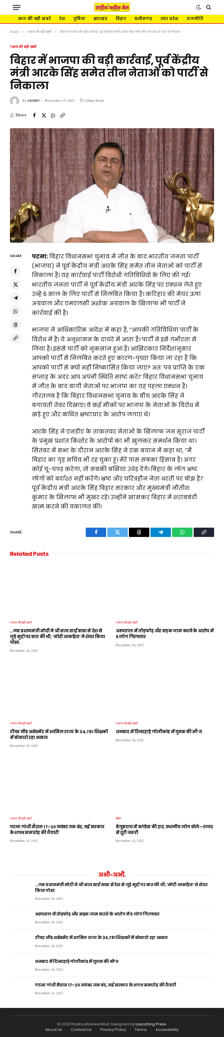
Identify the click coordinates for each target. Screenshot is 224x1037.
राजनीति (195, 19)
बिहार (121, 19)
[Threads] (15, 324)
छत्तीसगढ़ (143, 19)
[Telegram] (15, 297)
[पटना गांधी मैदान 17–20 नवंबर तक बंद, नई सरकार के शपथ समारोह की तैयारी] (59, 783)
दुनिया (79, 19)
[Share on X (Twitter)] (43, 115)
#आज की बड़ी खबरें (23, 46)
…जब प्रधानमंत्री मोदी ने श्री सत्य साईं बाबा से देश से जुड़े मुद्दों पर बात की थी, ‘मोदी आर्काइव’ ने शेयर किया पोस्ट (57, 636)
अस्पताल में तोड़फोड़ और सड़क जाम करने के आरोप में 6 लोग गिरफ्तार (165, 634)
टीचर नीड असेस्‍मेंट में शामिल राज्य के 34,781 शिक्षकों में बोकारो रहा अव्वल (59, 734)
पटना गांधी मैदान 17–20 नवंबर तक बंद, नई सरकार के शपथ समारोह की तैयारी (57, 830)
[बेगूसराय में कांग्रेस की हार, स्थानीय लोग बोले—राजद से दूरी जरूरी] (165, 783)
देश (62, 19)
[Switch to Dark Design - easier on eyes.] (198, 7)
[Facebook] (15, 270)
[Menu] (16, 7)
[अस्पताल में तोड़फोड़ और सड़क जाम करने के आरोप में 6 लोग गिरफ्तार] (165, 587)
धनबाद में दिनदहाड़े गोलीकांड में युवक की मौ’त (159, 732)
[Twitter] (15, 284)
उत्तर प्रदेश (169, 19)
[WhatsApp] (15, 311)
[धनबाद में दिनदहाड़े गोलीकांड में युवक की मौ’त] (165, 688)
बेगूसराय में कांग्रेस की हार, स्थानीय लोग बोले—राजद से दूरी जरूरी (164, 830)
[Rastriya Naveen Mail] (112, 7)
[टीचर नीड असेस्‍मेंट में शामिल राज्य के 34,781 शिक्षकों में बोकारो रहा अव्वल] (59, 688)
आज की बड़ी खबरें (34, 19)
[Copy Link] (62, 115)
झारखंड (101, 19)
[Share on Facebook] (34, 115)
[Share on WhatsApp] (53, 115)
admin (33, 100)
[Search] (208, 7)
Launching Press (151, 1024)
